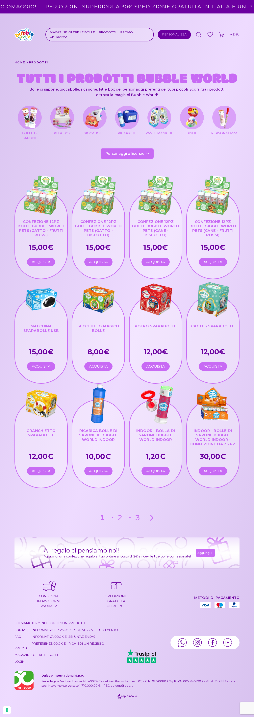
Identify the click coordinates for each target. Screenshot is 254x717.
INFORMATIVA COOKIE (49, 637)
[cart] (222, 34)
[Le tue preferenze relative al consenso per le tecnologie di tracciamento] (7, 710)
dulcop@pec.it (122, 685)
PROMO (126, 32)
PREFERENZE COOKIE (49, 643)
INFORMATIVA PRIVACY (50, 630)
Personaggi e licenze (124, 153)
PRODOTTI (107, 32)
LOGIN (19, 661)
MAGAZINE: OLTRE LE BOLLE (72, 32)
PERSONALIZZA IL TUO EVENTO (93, 630)
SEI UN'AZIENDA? (81, 637)
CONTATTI (22, 630)
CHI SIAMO (58, 36)
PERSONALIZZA (174, 34)
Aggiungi (203, 553)
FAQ (17, 637)
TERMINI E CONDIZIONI (50, 623)
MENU (235, 34)
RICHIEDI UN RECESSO (86, 643)
